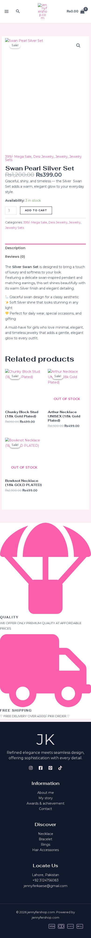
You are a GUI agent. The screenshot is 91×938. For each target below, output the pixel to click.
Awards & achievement (45, 803)
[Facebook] (40, 768)
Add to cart (36, 210)
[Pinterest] (50, 768)
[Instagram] (31, 768)
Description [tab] (15, 248)
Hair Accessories (45, 850)
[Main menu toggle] (6, 11)
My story (45, 798)
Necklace (45, 834)
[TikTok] (60, 768)
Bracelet (45, 839)
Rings (45, 844)
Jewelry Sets (14, 227)
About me (45, 793)
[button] (18, 11)
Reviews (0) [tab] (15, 256)
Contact (45, 809)
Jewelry (61, 156)
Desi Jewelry (43, 156)
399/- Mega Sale (18, 156)
